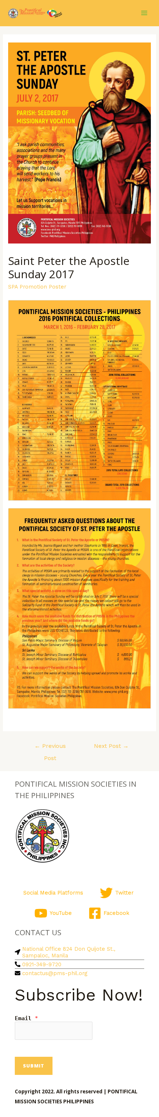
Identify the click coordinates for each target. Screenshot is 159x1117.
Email (26, 1018)
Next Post (111, 746)
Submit (33, 1065)
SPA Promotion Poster (37, 286)
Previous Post (50, 748)
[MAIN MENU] (144, 13)
